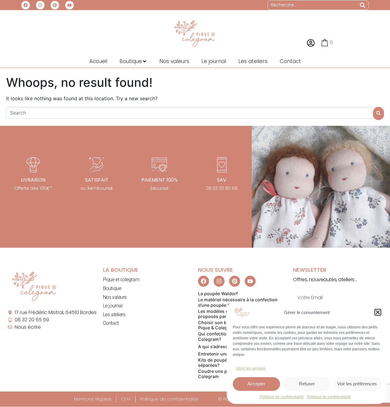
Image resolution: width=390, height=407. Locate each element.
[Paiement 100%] (159, 164)
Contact (111, 323)
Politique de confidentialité (282, 397)
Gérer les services (251, 368)
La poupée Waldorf (218, 293)
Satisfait (96, 179)
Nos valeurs (115, 297)
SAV (221, 179)
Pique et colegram (121, 279)
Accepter (256, 383)
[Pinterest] (55, 5)
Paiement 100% (159, 179)
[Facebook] (25, 5)
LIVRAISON (33, 179)
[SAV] (221, 164)
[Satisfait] (96, 164)
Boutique (112, 288)
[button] (378, 312)
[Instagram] (40, 5)
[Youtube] (69, 5)
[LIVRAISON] (33, 164)
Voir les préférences (357, 383)
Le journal (113, 306)
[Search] (362, 5)
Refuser (307, 383)
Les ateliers (114, 314)
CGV (126, 399)
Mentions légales (93, 399)
